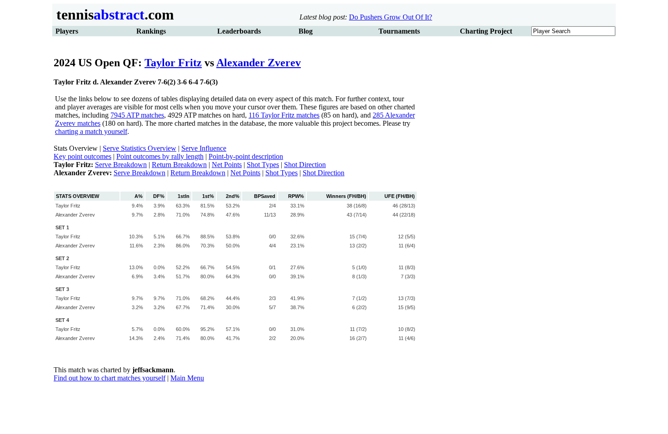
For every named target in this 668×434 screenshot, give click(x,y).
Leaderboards (239, 31)
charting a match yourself (91, 131)
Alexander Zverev (258, 63)
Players (66, 31)
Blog (306, 31)
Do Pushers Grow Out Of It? (390, 17)
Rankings (151, 31)
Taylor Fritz (173, 63)
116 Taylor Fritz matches (284, 115)
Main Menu (187, 378)
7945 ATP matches (137, 115)
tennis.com (113, 14)
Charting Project (486, 31)
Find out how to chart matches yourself (109, 378)
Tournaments (399, 31)
